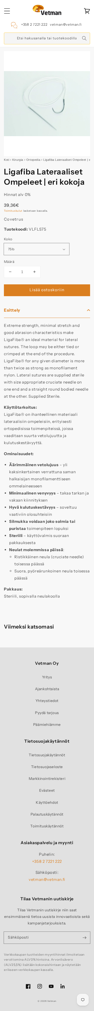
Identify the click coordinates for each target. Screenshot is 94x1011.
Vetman (51, 1001)
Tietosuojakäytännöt (47, 755)
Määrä (9, 261)
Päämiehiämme (47, 724)
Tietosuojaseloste (47, 766)
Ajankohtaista (47, 689)
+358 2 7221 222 (34, 24)
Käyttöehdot (47, 802)
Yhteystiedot (47, 700)
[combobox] (47, 38)
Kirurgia (17, 159)
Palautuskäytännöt (47, 814)
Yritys (47, 677)
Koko (8, 239)
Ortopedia (33, 159)
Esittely (12, 310)
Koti (6, 159)
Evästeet (47, 790)
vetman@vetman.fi (66, 24)
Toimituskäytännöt (46, 826)
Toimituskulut (13, 210)
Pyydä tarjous (47, 712)
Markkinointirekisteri (47, 778)
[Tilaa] (84, 937)
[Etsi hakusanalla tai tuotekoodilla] (84, 38)
